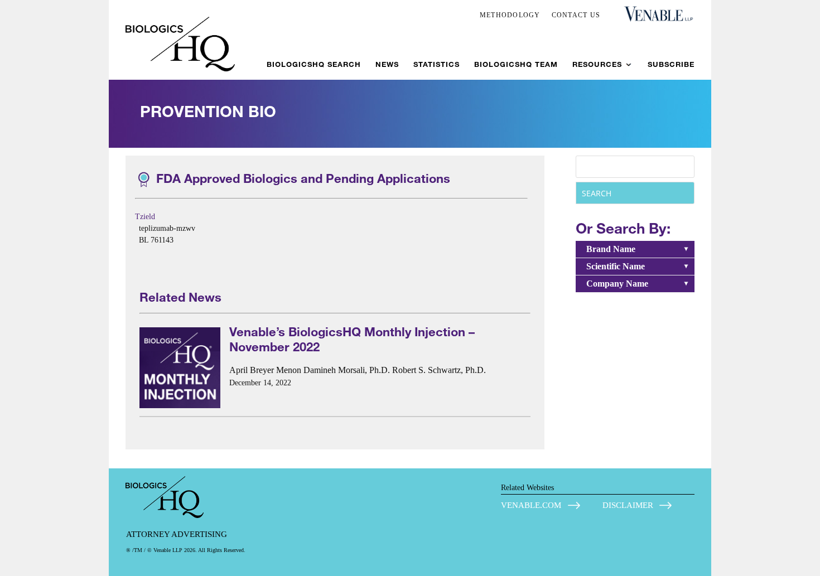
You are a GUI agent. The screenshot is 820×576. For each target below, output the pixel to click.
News (387, 64)
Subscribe (671, 64)
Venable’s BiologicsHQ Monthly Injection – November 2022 (352, 339)
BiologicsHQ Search (314, 64)
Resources (597, 64)
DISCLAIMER (627, 505)
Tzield (145, 216)
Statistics (436, 64)
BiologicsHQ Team (516, 64)
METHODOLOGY (510, 15)
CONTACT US (576, 15)
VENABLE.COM (531, 505)
